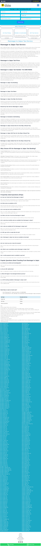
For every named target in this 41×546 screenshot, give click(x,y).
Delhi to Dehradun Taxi (26, 439)
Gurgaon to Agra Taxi (25, 495)
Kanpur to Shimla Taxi (3, 327)
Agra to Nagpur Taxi (25, 336)
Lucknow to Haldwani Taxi (4, 352)
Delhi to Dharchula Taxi (26, 443)
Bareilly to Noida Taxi (25, 391)
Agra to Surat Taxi (25, 345)
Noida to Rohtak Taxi (3, 459)
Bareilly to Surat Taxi (25, 403)
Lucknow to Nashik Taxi (4, 372)
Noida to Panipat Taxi (3, 449)
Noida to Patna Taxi (3, 453)
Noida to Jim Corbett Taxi (4, 431)
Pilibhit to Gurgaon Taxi (4, 521)
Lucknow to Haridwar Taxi (4, 354)
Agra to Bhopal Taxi (25, 325)
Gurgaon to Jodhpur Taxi (26, 521)
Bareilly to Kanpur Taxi (26, 383)
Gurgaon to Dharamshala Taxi (27, 507)
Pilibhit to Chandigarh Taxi (4, 519)
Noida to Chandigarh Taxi (4, 418)
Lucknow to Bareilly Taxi (4, 336)
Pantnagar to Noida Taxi (4, 472)
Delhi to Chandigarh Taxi (26, 435)
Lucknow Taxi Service (4, 332)
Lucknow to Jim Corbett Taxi (5, 359)
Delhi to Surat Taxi (25, 481)
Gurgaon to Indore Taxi (26, 515)
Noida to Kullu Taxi (3, 439)
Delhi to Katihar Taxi (25, 457)
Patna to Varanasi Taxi (4, 516)
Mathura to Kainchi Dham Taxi (5, 392)
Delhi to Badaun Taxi (25, 427)
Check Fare (20, 22)
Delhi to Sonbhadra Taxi (26, 480)
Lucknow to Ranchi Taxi (4, 378)
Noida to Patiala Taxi (3, 452)
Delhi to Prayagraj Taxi (26, 472)
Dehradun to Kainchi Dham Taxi (27, 423)
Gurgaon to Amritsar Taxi (26, 499)
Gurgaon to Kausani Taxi (26, 525)
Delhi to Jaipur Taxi (25, 449)
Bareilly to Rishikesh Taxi (26, 399)
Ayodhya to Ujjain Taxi (25, 368)
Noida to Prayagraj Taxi (4, 454)
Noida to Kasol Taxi (3, 436)
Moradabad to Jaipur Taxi (4, 403)
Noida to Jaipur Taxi (3, 427)
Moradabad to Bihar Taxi (4, 399)
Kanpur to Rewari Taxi (4, 324)
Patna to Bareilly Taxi (3, 480)
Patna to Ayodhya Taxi (4, 477)
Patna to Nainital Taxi (3, 502)
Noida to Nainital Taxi (3, 448)
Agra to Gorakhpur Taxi (26, 329)
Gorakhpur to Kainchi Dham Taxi (27, 490)
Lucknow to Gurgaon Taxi (4, 351)
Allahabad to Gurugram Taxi (26, 347)
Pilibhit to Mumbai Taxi (4, 526)
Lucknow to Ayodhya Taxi (4, 334)
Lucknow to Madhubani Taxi (5, 361)
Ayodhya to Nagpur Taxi (26, 360)
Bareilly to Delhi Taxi (25, 378)
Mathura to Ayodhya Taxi (4, 391)
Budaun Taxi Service (25, 409)
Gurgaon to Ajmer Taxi (25, 497)
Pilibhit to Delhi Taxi (3, 520)
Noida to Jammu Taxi (3, 428)
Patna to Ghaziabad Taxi (4, 489)
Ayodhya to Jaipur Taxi (26, 354)
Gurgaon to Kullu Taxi (25, 530)
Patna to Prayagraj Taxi (4, 507)
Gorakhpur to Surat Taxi (26, 494)
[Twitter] (3, 1)
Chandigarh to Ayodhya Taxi (26, 412)
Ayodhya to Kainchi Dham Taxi (27, 355)
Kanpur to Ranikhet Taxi (4, 323)
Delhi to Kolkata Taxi (25, 461)
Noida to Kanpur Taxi (3, 435)
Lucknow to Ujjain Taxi (4, 386)
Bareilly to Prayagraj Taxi (26, 394)
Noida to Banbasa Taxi (4, 413)
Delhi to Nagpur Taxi (25, 467)
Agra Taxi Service (25, 323)
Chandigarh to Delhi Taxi (26, 413)
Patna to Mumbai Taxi (3, 501)
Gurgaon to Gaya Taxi (25, 508)
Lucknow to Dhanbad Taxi (4, 345)
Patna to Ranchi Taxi (3, 511)
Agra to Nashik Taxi (25, 338)
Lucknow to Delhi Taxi (4, 343)
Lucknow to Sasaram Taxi (4, 381)
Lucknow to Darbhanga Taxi (5, 342)
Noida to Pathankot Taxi (4, 450)
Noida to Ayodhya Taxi (4, 412)
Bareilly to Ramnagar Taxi (26, 396)
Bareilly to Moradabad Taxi (26, 387)
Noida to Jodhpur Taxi (3, 432)
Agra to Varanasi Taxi (25, 346)
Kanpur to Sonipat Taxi (4, 329)
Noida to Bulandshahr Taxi (4, 417)
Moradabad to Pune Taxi (4, 408)
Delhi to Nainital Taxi (25, 468)
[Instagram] (4, 1)
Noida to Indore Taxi (3, 426)
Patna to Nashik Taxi (3, 503)
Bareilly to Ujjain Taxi (25, 404)
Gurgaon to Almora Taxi (26, 498)
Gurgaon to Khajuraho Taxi (26, 526)
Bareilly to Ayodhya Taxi (26, 373)
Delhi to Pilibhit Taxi (25, 471)
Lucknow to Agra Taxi (3, 333)
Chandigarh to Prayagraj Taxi (27, 419)
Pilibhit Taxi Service (3, 517)
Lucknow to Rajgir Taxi (4, 377)
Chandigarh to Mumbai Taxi (26, 417)
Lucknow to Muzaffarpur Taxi (5, 369)
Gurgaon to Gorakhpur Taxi (26, 510)
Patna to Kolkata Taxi (3, 498)
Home (20, 533)
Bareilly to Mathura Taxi (26, 386)
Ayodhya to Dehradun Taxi (26, 351)
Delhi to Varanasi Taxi (25, 485)
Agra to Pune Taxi (25, 343)
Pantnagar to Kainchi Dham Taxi (5, 468)
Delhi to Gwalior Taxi (25, 445)
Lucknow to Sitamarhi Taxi (4, 382)
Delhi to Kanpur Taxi (25, 454)
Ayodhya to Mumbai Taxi (26, 359)
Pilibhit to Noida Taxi (3, 528)
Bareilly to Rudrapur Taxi (26, 400)
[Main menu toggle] (38, 5)
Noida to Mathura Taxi (4, 443)
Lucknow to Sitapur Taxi (4, 383)
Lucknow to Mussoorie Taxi (4, 368)
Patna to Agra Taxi (3, 475)
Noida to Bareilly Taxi (3, 414)
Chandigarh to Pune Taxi (26, 421)
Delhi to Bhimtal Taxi (25, 430)
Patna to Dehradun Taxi (4, 484)
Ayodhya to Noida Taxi (26, 361)
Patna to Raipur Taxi (3, 510)
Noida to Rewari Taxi (3, 457)
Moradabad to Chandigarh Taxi (5, 400)
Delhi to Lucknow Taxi (25, 462)
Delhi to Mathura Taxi (25, 463)
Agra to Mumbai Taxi (25, 334)
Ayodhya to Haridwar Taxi (26, 352)
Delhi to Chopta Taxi (25, 436)
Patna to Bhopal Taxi (3, 481)
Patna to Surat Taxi (3, 515)
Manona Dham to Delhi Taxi (4, 390)
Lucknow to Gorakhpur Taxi (4, 350)
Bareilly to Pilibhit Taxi (25, 392)
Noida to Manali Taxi (3, 441)
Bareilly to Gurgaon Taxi (26, 381)
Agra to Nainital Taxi (25, 337)
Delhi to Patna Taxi (25, 470)
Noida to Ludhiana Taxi (4, 440)
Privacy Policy (20, 537)
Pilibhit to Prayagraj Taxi (4, 529)
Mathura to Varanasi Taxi (4, 396)
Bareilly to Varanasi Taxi (26, 405)
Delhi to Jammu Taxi (25, 450)
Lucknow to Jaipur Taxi (4, 356)
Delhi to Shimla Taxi (25, 479)
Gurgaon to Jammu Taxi (26, 517)
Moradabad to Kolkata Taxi (4, 405)
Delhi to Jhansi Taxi (25, 452)
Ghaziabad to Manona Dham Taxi (27, 486)
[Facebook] (1, 1)
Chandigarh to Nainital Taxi (26, 418)
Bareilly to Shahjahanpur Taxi (27, 401)
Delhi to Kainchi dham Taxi (26, 453)
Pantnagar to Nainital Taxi (4, 471)
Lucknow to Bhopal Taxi (4, 338)
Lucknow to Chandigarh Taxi (5, 341)
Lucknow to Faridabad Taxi (4, 346)
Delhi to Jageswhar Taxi (26, 448)
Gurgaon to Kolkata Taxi (26, 529)
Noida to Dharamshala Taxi (4, 421)
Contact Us (20, 540)
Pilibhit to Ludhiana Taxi (4, 525)
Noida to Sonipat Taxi (3, 463)
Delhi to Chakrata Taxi (25, 432)
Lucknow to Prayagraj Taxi (4, 376)
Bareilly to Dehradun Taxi (26, 376)
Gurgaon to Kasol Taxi (25, 524)
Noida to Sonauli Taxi (3, 462)
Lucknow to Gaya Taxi (4, 347)
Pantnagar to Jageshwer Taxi (5, 467)
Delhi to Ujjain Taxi (25, 484)
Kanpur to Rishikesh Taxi (4, 325)
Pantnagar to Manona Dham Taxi (5, 470)
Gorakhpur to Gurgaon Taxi (26, 489)
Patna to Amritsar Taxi (4, 476)
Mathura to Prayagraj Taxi (4, 395)
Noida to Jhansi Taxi (3, 430)
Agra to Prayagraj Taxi (25, 342)
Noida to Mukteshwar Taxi (4, 444)
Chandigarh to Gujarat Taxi (26, 414)
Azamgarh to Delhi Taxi (26, 369)
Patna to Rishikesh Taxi (4, 512)
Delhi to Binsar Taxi (25, 431)
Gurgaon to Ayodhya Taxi (26, 501)
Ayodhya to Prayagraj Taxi (26, 363)
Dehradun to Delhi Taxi (26, 422)
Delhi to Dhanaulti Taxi (26, 441)
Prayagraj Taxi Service (4, 530)
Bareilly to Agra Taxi (25, 372)
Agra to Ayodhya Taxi (25, 324)
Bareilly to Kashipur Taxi (26, 385)
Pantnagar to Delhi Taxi (4, 466)
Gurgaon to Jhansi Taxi (26, 519)
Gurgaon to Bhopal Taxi (26, 503)
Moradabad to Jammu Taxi (4, 404)
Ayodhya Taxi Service (25, 350)
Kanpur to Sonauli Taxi (4, 328)
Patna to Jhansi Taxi (3, 495)
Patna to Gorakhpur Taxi (4, 490)
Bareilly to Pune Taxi (25, 395)
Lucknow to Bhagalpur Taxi (4, 337)
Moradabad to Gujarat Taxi (4, 401)
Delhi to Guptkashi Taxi (26, 444)
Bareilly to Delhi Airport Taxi (26, 377)
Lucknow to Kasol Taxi (4, 360)
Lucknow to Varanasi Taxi (4, 387)
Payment (20, 536)
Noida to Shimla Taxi (3, 461)
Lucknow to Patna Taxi (4, 374)
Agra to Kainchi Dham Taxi (26, 333)
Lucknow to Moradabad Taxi (5, 364)
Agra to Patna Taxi (25, 341)
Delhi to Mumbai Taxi (25, 466)
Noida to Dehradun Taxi (4, 419)
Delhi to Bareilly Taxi (25, 428)
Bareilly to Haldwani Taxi (26, 382)
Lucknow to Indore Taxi (4, 355)
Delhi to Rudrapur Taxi (25, 477)
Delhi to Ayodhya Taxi (25, 426)
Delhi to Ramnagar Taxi (26, 475)
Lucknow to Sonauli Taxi (4, 385)
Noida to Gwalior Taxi (3, 423)
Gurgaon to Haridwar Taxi (26, 512)
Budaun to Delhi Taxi (25, 410)
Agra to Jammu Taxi (25, 332)
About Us (20, 534)
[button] (35, 1)
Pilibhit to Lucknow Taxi (4, 524)
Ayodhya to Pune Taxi (25, 364)
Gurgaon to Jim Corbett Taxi (26, 520)
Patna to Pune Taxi (3, 508)
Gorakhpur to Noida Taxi (26, 493)
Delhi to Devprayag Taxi (26, 440)
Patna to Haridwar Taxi (4, 494)
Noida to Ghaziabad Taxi (4, 422)
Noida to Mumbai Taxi (3, 445)
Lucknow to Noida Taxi (4, 373)
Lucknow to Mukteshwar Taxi (5, 365)
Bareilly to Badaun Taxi (26, 374)
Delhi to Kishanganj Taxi (26, 459)
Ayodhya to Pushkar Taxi (26, 365)
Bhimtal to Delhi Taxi (25, 408)
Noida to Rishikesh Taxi (4, 458)
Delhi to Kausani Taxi (25, 458)
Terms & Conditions (20, 538)
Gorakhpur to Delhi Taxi (26, 488)
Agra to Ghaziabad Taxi (26, 328)
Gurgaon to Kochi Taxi (25, 528)
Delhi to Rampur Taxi (25, 476)
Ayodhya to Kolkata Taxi (26, 356)
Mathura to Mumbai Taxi (4, 394)
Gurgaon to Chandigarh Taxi (26, 506)
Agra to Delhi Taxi (25, 327)
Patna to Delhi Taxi (3, 485)
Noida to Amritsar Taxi (4, 410)
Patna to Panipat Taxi (3, 506)
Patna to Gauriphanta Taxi (4, 488)
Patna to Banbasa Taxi (4, 479)
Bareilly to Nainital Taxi (26, 390)
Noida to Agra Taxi (3, 409)
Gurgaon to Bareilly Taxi (26, 502)
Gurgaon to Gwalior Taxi (26, 511)
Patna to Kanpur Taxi (3, 497)
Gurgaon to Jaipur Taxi (26, 516)
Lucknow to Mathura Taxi (4, 363)
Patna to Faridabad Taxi (4, 486)
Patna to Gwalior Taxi (3, 493)
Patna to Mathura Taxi (4, 499)
